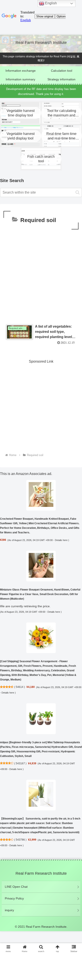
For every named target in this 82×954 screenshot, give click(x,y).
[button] (77, 192)
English (50, 3)
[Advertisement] (41, 273)
